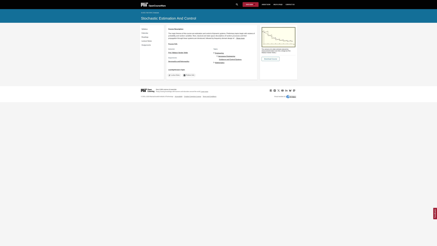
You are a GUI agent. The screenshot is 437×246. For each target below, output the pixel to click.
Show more (240, 38)
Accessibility (178, 96)
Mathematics (219, 63)
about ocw (266, 4)
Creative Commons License (192, 96)
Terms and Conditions (209, 96)
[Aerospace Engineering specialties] (217, 56)
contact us (290, 4)
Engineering (219, 53)
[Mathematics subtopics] (214, 62)
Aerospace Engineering (226, 56)
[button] (270, 59)
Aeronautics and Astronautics (178, 61)
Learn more (204, 91)
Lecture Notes (147, 41)
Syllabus (145, 29)
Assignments (146, 45)
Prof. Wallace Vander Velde (178, 53)
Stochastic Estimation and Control (168, 18)
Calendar (145, 33)
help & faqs (277, 4)
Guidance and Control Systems (230, 59)
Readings (145, 37)
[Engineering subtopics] (214, 53)
